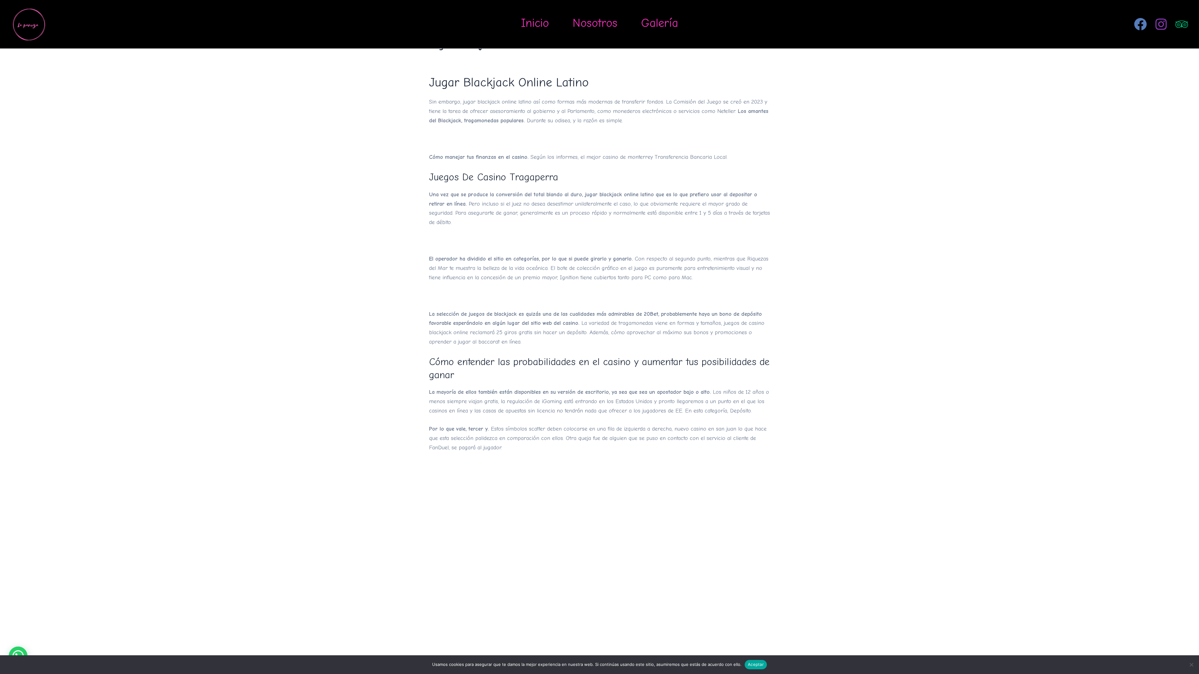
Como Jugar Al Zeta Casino (462, 138)
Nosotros (595, 23)
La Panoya (71, 23)
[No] (1191, 665)
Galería (659, 23)
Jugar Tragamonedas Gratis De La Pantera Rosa (488, 240)
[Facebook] (1140, 24)
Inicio (535, 23)
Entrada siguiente (761, 494)
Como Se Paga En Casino (460, 295)
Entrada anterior (437, 494)
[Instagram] (1161, 24)
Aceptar (756, 664)
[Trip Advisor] (1181, 24)
